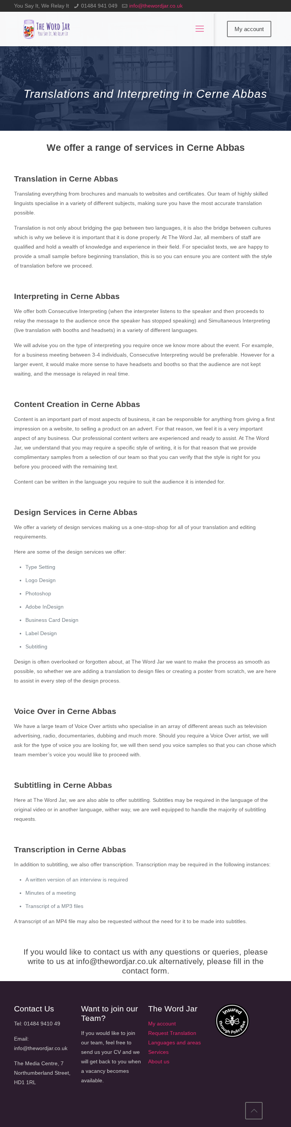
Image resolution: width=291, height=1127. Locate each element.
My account (249, 29)
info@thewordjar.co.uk (156, 6)
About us (158, 1061)
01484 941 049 (99, 6)
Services (158, 1052)
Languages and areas (174, 1042)
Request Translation (172, 1033)
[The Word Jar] (47, 29)
